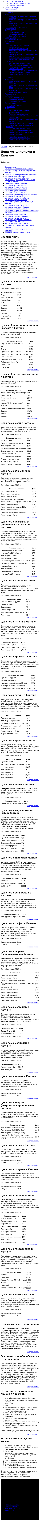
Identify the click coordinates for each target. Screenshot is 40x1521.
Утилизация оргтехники (18, 27)
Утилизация (9, 14)
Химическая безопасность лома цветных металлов (21, 68)
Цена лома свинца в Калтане (16, 183)
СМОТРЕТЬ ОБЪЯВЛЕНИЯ (19, 3)
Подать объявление (16, 5)
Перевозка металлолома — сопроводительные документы (20, 73)
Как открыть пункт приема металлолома (19, 46)
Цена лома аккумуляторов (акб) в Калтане (21, 194)
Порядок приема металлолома (20, 65)
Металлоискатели (15, 40)
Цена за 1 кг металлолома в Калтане (19, 169)
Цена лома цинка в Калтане (15, 192)
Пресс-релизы (10, 29)
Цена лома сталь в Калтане (15, 218)
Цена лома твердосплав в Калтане (18, 220)
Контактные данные (12, 1508)
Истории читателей (12, 7)
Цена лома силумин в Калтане (16, 216)
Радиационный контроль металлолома (23, 70)
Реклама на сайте (11, 9)
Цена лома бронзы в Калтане (16, 187)
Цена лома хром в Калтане (15, 221)
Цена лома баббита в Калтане (16, 196)
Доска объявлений (12, 1505)
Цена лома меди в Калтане (15, 176)
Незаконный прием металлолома (21, 60)
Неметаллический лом (17, 34)
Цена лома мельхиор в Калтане (17, 205)
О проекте (9, 12)
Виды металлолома (16, 32)
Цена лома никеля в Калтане (16, 209)
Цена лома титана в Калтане (16, 185)
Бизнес (7, 43)
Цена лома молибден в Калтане (17, 207)
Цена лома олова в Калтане (15, 214)
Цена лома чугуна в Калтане (16, 191)
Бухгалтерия (10, 41)
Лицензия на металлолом (18, 49)
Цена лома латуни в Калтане (16, 189)
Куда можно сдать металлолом (16, 223)
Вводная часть (10, 167)
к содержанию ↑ (33, 277)
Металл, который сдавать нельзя (17, 232)
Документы (9, 61)
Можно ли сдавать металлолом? (21, 58)
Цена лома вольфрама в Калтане (17, 198)
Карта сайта (9, 1510)
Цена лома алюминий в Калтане (17, 178)
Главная (4, 147)
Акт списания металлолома (19, 63)
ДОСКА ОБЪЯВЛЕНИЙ (14, 2)
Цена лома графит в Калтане (16, 200)
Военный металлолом (17, 36)
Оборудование (10, 38)
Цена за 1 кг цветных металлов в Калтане (21, 174)
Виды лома (9, 30)
